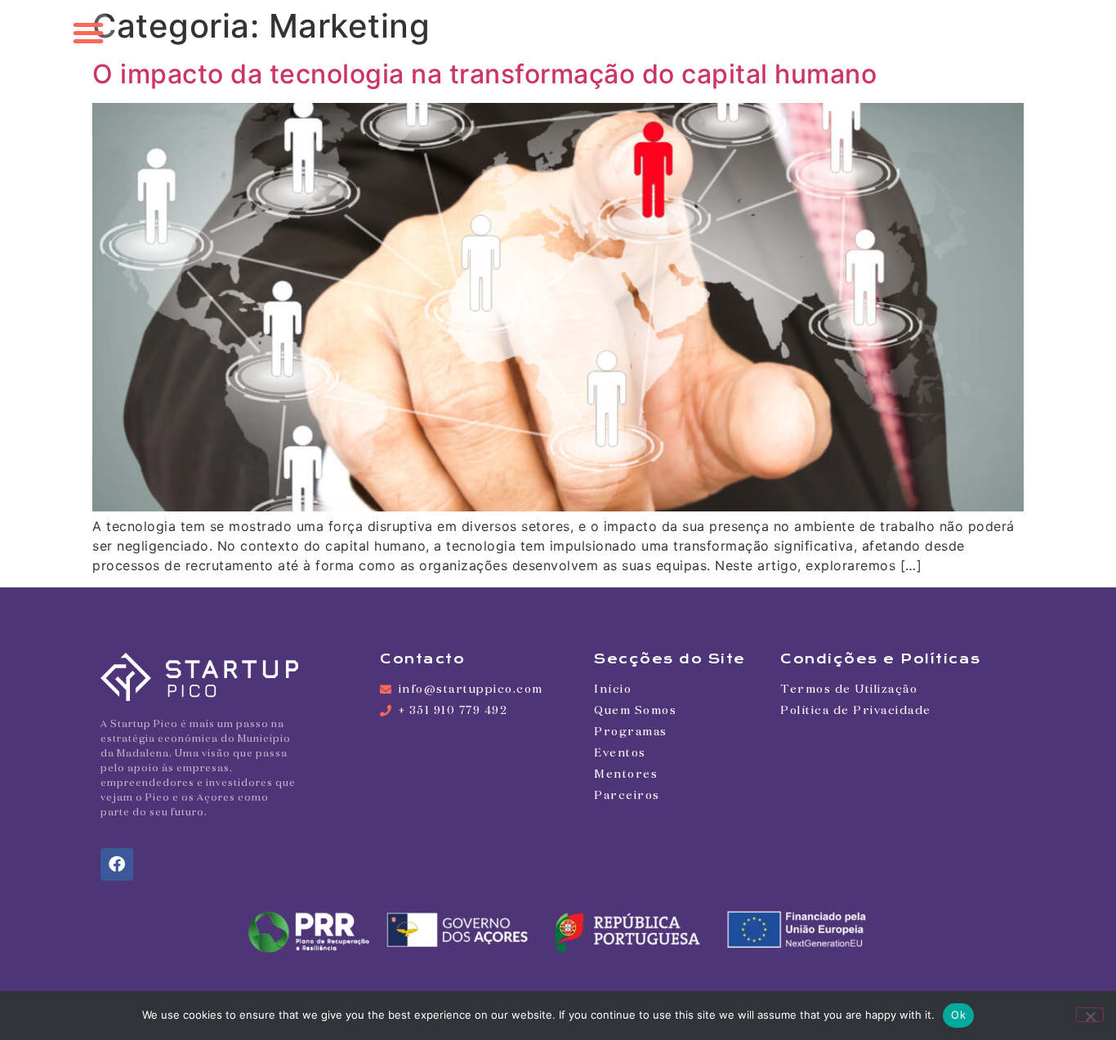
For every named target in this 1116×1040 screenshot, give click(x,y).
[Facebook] (116, 864)
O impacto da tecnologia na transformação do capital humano (484, 74)
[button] (89, 32)
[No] (1090, 1014)
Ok (958, 1014)
